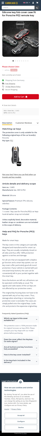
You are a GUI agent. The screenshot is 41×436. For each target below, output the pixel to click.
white (11, 70)
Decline (21, 427)
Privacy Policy (16, 409)
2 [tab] (15, 60)
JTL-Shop (24, 433)
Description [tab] (7, 123)
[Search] (36, 7)
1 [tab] (13, 60)
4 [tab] (19, 60)
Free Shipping (10, 83)
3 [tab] (17, 60)
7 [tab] (25, 60)
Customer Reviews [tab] (24, 123)
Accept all (20, 415)
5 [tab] (21, 60)
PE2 (11, 140)
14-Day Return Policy (12, 86)
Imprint (6, 409)
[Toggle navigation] (3, 2)
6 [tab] (23, 60)
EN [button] (27, 3)
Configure (21, 421)
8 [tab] (27, 60)
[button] (33, 3)
